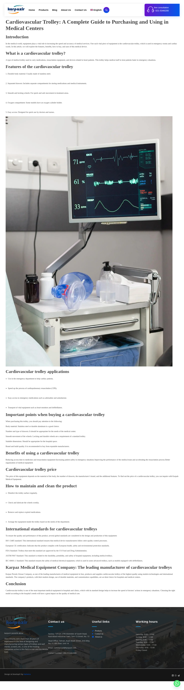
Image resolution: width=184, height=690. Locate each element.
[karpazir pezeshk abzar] (16, 9)
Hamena (27, 674)
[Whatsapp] (177, 683)
